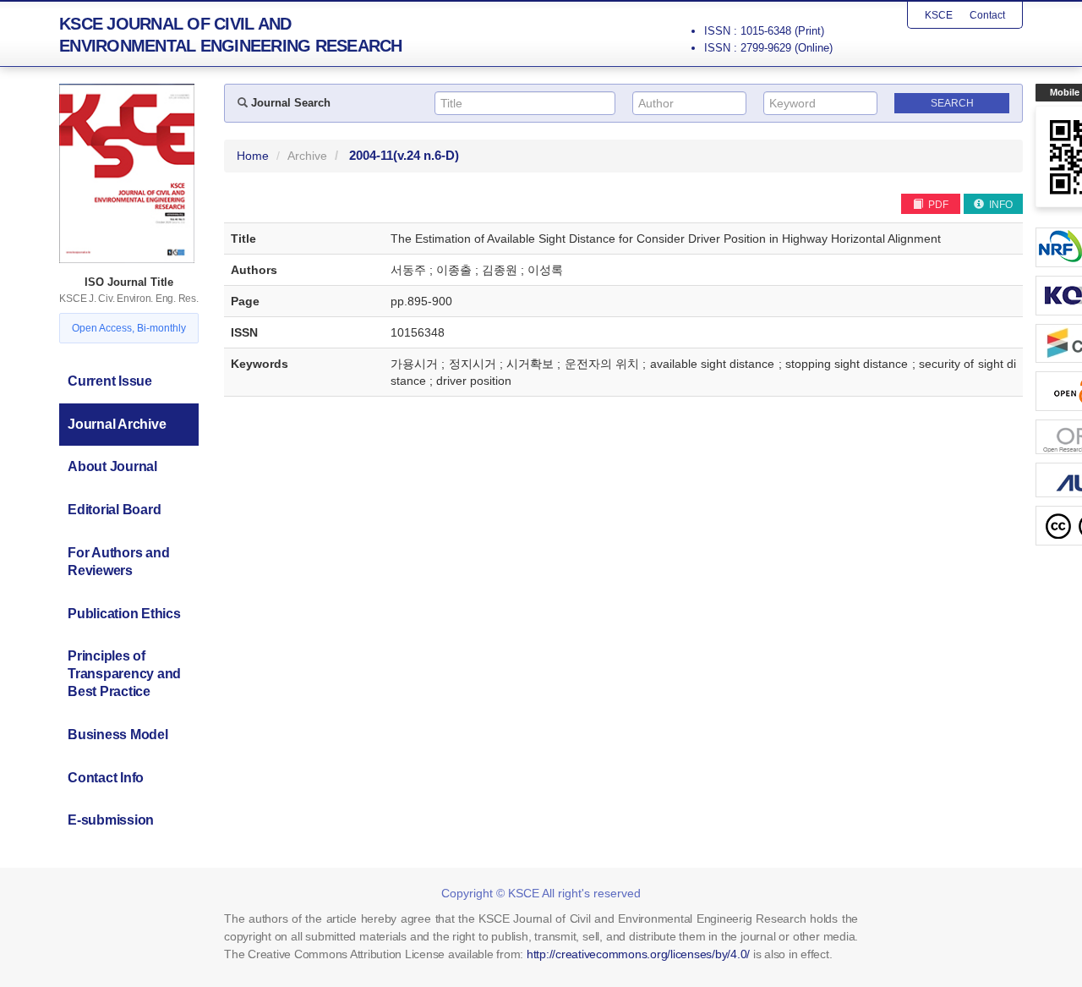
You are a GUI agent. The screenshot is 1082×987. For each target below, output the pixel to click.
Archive (307, 155)
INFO (999, 205)
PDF (937, 205)
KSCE (939, 15)
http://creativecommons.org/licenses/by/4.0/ (638, 954)
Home (253, 155)
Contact (987, 15)
